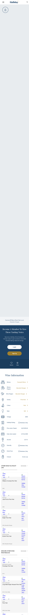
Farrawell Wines (21, 382)
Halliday (14, 2)
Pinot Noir (23, 399)
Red (25, 405)
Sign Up (14, 353)
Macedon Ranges (21, 388)
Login (14, 347)
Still (25, 411)
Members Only (24, 422)
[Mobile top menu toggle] (3, 2)
